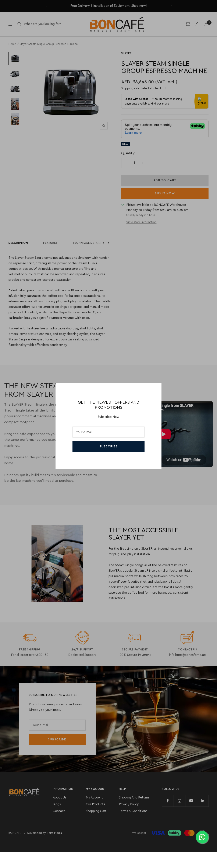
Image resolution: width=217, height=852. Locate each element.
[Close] (154, 389)
